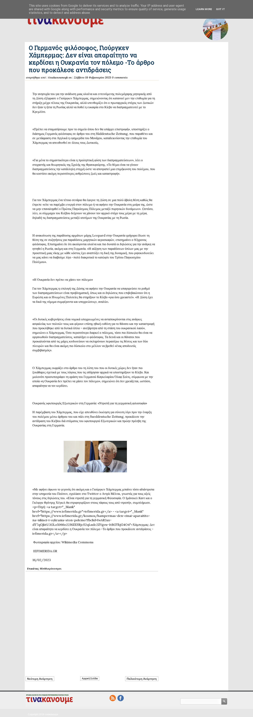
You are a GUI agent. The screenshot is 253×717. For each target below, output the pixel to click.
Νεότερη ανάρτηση (40, 678)
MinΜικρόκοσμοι (50, 568)
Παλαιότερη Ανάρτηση (142, 678)
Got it (220, 9)
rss (112, 698)
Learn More (204, 9)
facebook (120, 698)
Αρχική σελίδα (90, 678)
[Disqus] (92, 621)
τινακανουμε (51, 714)
